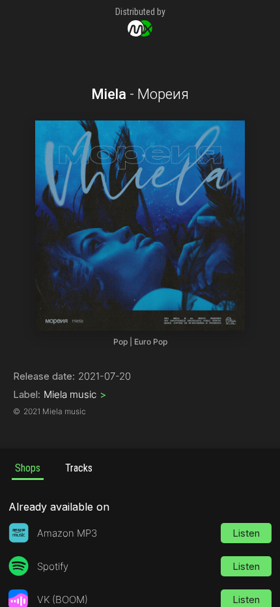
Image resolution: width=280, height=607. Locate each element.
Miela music (75, 394)
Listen (246, 533)
